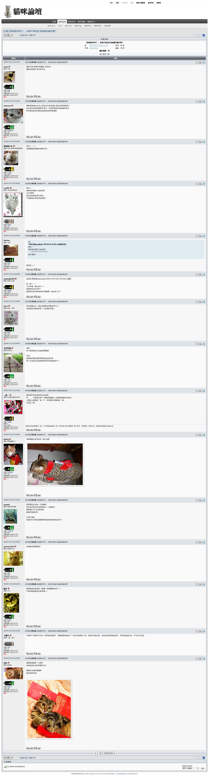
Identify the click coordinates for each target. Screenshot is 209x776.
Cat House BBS (104, 773)
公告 (60, 26)
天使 (8, 379)
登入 (111, 3)
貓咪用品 (88, 26)
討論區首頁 (24, 35)
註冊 (117, 3)
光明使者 (10, 130)
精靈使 (9, 290)
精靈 (8, 90)
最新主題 (68, 26)
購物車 (159, 3)
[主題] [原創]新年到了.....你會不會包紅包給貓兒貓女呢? (29, 31)
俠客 (8, 647)
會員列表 (151, 3)
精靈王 (9, 620)
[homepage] (26, 18)
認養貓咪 (107, 26)
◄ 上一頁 (98, 753)
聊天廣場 (81, 22)
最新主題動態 (140, 3)
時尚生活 (71, 22)
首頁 (54, 22)
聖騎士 (9, 225)
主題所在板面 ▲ (109, 753)
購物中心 (91, 22)
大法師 (9, 172)
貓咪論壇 (62, 22)
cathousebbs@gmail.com (122, 773)
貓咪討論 (78, 26)
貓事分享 (32, 35)
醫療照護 (97, 26)
